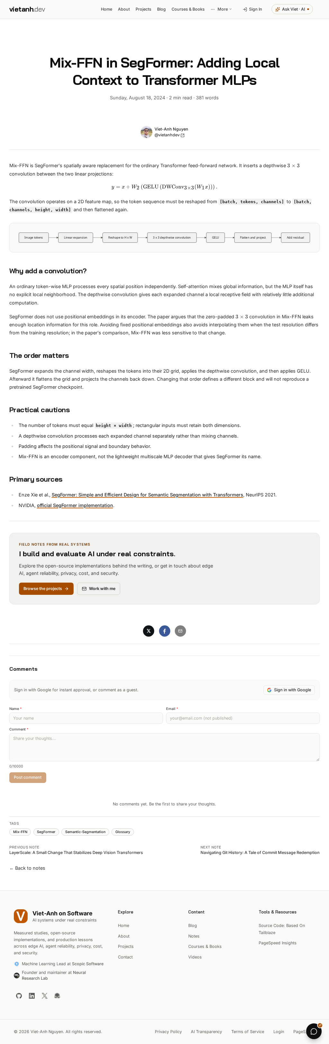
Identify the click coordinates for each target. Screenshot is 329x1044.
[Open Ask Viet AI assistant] (314, 1031)
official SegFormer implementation (75, 505)
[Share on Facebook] (164, 631)
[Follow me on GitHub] (19, 995)
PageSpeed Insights (278, 942)
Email (172, 709)
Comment (19, 729)
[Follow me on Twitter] (44, 995)
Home (123, 925)
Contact (125, 957)
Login (278, 1031)
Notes (194, 936)
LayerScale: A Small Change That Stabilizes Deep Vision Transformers (76, 852)
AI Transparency (206, 1031)
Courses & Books (205, 946)
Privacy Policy (168, 1031)
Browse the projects (42, 588)
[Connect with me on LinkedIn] (32, 995)
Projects (126, 946)
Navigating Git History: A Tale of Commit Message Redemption (260, 852)
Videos (195, 957)
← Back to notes (27, 868)
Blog (192, 925)
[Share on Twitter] (148, 631)
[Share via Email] (180, 631)
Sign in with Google (292, 689)
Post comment (27, 777)
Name (15, 709)
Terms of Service (247, 1031)
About (123, 936)
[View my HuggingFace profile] (57, 995)
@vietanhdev (167, 134)
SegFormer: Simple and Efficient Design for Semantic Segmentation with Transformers (147, 494)
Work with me (102, 588)
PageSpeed (304, 1031)
